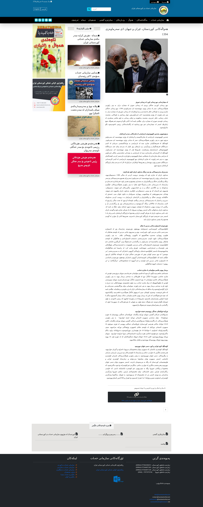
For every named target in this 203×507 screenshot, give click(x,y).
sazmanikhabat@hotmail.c (159, 502)
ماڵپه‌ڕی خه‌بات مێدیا (68, 474)
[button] (156, 20)
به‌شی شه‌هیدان (69, 472)
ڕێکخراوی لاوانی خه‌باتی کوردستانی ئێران (109, 470)
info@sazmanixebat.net (162, 494)
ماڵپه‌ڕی (71, 477)
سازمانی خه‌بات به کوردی (66, 465)
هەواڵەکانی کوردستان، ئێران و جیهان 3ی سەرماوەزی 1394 (136, 400)
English (37, 9)
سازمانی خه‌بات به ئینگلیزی (65, 470)
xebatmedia (153, 499)
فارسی (44, 9)
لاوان (67, 477)
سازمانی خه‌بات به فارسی (65, 467)
